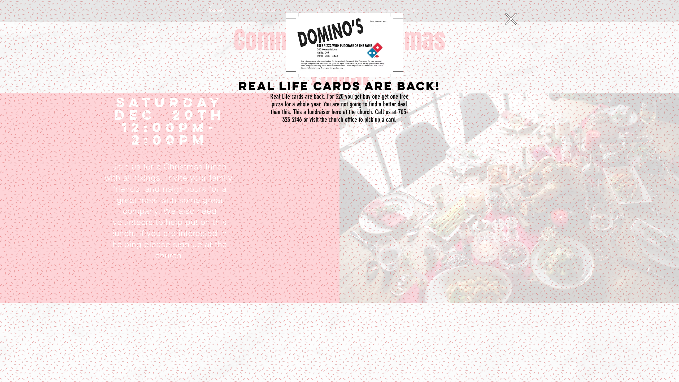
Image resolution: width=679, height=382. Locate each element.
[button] (511, 19)
